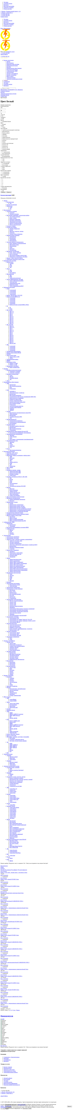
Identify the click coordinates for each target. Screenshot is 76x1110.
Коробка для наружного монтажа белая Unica (12, 893)
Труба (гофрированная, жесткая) (15, 279)
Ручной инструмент (12, 227)
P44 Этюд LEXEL (14, 843)
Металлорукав (10, 274)
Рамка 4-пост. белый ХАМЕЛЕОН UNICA (11, 996)
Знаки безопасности (12, 454)
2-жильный (12, 299)
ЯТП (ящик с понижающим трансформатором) (21, 439)
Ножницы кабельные (15, 219)
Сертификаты (7, 1059)
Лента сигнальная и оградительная (15, 496)
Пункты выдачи (8, 8)
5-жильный (12, 303)
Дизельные (12, 526)
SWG (11, 638)
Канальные (12, 662)
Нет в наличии (4, 875)
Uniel (11, 207)
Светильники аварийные (13, 536)
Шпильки (12, 488)
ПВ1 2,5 (12, 312)
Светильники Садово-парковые (15, 588)
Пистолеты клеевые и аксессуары (18, 255)
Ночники (9, 582)
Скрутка (12, 484)
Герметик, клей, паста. (12, 452)
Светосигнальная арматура (16, 406)
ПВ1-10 (11, 316)
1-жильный (12, 298)
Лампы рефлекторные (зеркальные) (18, 570)
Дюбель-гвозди (13, 491)
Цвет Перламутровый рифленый (18, 824)
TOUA (8, 468)
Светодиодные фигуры (15, 554)
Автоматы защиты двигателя (17, 426)
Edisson (11, 674)
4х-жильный (13, 292)
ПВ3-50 (11, 340)
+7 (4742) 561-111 (5, 56)
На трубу (12, 595)
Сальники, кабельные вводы (17, 739)
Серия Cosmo (13, 791)
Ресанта (11, 532)
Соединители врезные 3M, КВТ (18, 486)
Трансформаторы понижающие (14, 434)
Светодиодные (13, 586)
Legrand (11, 263)
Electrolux (12, 670)
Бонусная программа (9, 6)
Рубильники (13, 388)
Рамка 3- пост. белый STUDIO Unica (10, 989)
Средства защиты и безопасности (15, 242)
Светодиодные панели (15, 612)
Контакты (6, 4)
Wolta (11, 576)
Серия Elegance (13, 851)
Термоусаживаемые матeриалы (17, 499)
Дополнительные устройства (17, 392)
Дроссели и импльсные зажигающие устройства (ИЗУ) (23, 544)
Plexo (11, 844)
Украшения (12, 556)
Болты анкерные (14, 490)
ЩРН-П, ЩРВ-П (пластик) (16, 714)
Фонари (9, 687)
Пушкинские (13, 598)
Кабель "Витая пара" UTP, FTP (14, 295)
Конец (18, 1010)
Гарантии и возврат (9, 7)
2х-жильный (13, 290)
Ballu (11, 668)
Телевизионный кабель (12, 359)
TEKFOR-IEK (13, 732)
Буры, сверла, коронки (15, 252)
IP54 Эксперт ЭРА (14, 842)
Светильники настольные (13, 583)
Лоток (8, 268)
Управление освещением (13, 636)
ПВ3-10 (11, 335)
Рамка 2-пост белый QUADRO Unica (10, 928)
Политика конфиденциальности (12, 1084)
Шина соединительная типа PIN (18, 520)
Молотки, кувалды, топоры (16, 231)
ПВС (8, 344)
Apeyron (12, 575)
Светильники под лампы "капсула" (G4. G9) (21, 619)
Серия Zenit (12, 792)
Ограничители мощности (16, 420)
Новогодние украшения (13, 550)
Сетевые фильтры (14, 783)
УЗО (11, 418)
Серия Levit (12, 790)
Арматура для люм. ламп (16, 540)
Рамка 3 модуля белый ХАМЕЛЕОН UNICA (12, 901)
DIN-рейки (12, 738)
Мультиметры (13, 240)
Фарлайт (12, 580)
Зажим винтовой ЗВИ (15, 471)
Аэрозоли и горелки (12, 211)
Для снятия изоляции (15, 216)
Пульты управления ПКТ (16, 400)
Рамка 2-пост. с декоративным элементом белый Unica (14, 969)
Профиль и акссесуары (15, 627)
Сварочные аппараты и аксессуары (15, 259)
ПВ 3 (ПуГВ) (10, 324)
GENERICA (13, 391)
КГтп (11, 308)
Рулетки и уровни (11, 226)
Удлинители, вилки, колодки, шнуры (16, 776)
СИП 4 (11, 358)
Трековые (12, 614)
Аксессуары (13, 643)
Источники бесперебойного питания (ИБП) (18, 527)
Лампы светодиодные (15, 571)
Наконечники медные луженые (17, 507)
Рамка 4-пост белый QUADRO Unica (10, 955)
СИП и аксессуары (11, 355)
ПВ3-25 (11, 338)
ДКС (11, 264)
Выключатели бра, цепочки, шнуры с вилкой (21, 779)
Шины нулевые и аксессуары (14, 515)
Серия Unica (13, 815)
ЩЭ (11, 730)
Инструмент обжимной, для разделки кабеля (18, 215)
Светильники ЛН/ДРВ (15, 635)
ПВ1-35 (11, 320)
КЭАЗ (8, 448)
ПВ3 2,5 (12, 331)
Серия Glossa (13, 810)
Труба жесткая (13, 282)
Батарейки (9, 676)
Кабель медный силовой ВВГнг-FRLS (19, 304)
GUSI (11, 375)
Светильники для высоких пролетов (19, 611)
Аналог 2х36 (13, 603)
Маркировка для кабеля (12, 366)
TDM (8, 711)
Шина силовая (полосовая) (16, 519)
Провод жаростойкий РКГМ (14, 352)
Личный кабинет (8, 1078)
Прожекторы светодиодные (14, 572)
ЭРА (11, 464)
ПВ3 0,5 (12, 326)
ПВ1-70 (11, 323)
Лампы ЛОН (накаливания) (17, 567)
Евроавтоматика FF (11, 419)
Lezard (8, 803)
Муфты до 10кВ (14, 363)
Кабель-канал (10, 262)
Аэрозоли (12, 212)
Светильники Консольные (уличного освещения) (22, 608)
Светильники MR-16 (15, 622)
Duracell (12, 679)
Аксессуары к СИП (14, 356)
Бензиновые (13, 524)
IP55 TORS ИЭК (14, 847)
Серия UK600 (13, 700)
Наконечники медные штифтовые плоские (20, 508)
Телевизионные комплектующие (15, 512)
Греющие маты (13, 648)
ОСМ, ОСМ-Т (13, 436)
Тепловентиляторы (14, 655)
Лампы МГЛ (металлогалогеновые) (18, 568)
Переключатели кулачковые (17, 398)
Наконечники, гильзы (12, 502)
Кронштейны (13, 546)
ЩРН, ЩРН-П (13, 747)
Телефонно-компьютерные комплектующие (18, 514)
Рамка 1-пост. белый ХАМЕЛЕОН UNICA (11, 948)
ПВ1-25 (11, 319)
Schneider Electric (14, 378)
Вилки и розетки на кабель (16, 778)
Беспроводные (10, 202)
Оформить (20, 89)
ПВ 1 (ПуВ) (9, 310)
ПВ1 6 (11, 315)
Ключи (11, 230)
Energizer (12, 680)
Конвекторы (13, 652)
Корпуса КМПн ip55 (15, 720)
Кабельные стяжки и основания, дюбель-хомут (18, 455)
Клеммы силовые (14, 474)
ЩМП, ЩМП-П (14, 744)
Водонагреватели (11, 666)
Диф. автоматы (13, 414)
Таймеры (12, 408)
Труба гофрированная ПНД (16, 286)
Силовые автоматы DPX (16, 416)
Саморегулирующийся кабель (17, 646)
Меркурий (12, 758)
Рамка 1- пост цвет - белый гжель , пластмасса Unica (14, 872)
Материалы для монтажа (13, 251)
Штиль (11, 530)
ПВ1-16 (11, 318)
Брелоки (12, 691)
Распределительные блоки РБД (17, 402)
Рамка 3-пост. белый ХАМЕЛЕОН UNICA (11, 976)
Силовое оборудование (15, 407)
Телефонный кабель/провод (14, 351)
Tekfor (11, 459)
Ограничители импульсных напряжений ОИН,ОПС (23, 396)
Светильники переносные (13, 587)
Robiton (11, 774)
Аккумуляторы (13, 682)
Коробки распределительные (14, 370)
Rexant (11, 479)
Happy (11, 858)
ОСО (11, 438)
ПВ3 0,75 (12, 327)
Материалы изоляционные (13, 498)
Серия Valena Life (14, 799)
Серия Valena (13, 796)
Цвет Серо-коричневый (15, 830)
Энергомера (13, 759)
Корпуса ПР (13, 722)
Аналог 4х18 (13, 604)
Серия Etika (12, 795)
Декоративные (13, 692)
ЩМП (11, 712)
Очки (11, 247)
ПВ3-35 (11, 339)
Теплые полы (10, 642)
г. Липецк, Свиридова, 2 (7, 12)
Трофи (11, 684)
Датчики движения (14, 542)
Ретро (11, 826)
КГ (7, 306)
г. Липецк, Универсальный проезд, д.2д (11, 11)
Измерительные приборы (13, 235)
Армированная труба (15, 283)
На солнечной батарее (15, 594)
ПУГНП (9, 354)
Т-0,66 (11, 444)
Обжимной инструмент (15, 222)
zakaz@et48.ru (4, 54)
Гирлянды (12, 551)
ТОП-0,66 (12, 446)
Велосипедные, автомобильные (18, 688)
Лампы (8, 558)
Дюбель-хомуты (14, 462)
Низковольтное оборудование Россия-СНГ (17, 431)
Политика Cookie (27, 1108)
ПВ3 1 (11, 328)
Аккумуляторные (14, 690)
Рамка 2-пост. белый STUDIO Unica (10, 935)
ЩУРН (11, 750)
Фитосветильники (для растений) (18, 615)
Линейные (12, 607)
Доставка (6, 2)
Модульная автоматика (15, 386)
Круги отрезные (14, 254)
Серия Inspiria (13, 802)
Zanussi (11, 671)
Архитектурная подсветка (16, 606)
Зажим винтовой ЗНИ (15, 472)
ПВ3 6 (11, 334)
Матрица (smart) (14, 756)
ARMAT (12, 410)
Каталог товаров (8, 1067)
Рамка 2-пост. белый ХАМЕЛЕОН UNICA (11, 942)
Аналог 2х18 (13, 602)
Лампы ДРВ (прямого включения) (18, 563)
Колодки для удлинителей (16, 780)
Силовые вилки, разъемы (13, 767)
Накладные (12, 706)
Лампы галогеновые (15, 560)
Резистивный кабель (15, 650)
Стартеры (12, 548)
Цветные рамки (13, 835)
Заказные (12, 435)
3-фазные (9, 760)
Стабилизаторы (10, 528)
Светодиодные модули (15, 624)
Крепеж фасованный (15, 492)
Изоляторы (12, 516)
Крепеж (8, 487)
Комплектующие (14, 284)
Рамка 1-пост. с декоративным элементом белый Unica (14, 914)
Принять (69, 1106)
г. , (7, 1092)
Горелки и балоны (14, 214)
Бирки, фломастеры (14, 367)
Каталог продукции (6, 195)
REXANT (12, 458)
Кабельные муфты (11, 362)
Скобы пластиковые (15, 495)
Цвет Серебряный (14, 827)
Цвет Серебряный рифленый (17, 828)
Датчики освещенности (15, 543)
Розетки (3, 868)
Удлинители (13, 784)
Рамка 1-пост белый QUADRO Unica (10, 886)
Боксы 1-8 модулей (11, 735)
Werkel (8, 819)
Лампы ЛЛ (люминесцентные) (17, 566)
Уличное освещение (12, 631)
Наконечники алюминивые (16, 504)
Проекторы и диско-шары (16, 552)
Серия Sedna (13, 814)
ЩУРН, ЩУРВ (13, 718)
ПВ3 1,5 (12, 330)
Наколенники (13, 246)
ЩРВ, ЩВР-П (13, 746)
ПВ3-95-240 (13, 343)
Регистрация (7, 1079)
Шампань (12, 838)
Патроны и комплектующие (17, 547)
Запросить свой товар (9, 1069)
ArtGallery (12, 818)
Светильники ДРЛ (14, 634)
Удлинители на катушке (16, 786)
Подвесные (12, 596)
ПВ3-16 (11, 336)
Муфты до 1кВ (13, 364)
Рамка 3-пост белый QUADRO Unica (10, 983)
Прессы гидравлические (16, 223)
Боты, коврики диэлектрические (18, 243)
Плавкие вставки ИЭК (15, 399)
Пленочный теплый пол (16, 644)
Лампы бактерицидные (15, 559)
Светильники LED (14, 618)
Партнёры (6, 1058)
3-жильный (12, 300)
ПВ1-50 (11, 322)
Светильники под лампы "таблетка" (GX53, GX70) (22, 620)
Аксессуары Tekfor (14, 703)
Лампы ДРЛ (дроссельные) (16, 564)
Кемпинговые (13, 592)
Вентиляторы (10, 660)
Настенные (12, 590)
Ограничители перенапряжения (18, 422)
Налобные (12, 694)
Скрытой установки (15, 372)
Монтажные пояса (14, 244)
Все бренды (4, 1045)
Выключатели (4, 865)
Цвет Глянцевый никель (16, 823)
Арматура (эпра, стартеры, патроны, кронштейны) (19, 539)
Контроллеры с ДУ (14, 630)
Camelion (12, 678)
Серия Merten (13, 811)
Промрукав (12, 466)
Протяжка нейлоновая (15, 220)
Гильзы (11, 503)
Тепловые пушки (14, 658)
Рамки (2, 867)
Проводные (9, 206)
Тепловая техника (11, 651)
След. (14, 1010)
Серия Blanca (13, 808)
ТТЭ (11, 447)
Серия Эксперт (13, 850)
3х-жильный (13, 291)
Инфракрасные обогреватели (17, 659)
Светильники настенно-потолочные (19, 610)
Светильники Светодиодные (14, 599)
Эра (10, 203)
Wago (11, 480)
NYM (8, 288)
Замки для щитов (14, 731)
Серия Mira (12, 804)
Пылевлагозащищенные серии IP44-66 (16, 839)
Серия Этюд (13, 816)
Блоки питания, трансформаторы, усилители (21, 628)
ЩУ (11, 716)
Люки (8, 380)
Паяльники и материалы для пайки (18, 256)
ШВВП (8, 360)
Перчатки (12, 248)
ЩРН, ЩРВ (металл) (15, 715)
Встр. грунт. (13, 591)
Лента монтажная (14, 494)
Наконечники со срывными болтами (19, 511)
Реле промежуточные (15, 403)
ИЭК (11, 266)
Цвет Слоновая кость (15, 831)
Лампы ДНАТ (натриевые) (16, 562)
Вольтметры (13, 238)
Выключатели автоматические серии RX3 (20, 412)
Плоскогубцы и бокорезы (16, 234)
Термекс (12, 672)
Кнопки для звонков (12, 204)
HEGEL (12, 376)
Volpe (11, 574)
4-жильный (12, 302)
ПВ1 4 (11, 314)
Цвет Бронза (13, 822)
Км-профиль (13, 272)
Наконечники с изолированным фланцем (20, 510)
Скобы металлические (15, 278)
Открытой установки (15, 371)
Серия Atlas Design (14, 807)
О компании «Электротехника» (12, 1057)
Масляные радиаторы (15, 654)
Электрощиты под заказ (10, 1071)
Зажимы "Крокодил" (15, 228)
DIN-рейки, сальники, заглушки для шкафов (18, 736)
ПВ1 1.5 (12, 311)
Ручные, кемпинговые (15, 695)
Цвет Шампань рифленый (16, 834)
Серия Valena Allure (14, 798)
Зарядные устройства (12, 686)
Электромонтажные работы (11, 1072)
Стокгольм (12, 855)
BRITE (11, 860)
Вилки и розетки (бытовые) (17, 770)
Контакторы (13, 384)
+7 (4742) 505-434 (5, 15)
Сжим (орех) (13, 475)
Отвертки (12, 232)
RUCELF (12, 534)
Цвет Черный (13, 832)
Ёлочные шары (13, 555)
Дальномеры (13, 239)
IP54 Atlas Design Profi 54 (16, 846)
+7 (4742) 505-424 (5, 14)
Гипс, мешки (10, 467)
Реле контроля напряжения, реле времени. (20, 432)
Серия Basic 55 (13, 788)
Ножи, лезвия (13, 218)
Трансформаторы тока (12, 440)
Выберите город (10, 51)
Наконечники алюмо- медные (17, 506)
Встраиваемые (13, 704)
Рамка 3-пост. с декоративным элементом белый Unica (14, 1003)
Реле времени (13, 423)
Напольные (12, 663)
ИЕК (11, 276)
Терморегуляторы (14, 647)
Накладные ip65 (14, 707)
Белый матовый (14, 836)
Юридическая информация (10, 1083)
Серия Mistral (13, 699)
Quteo (11, 800)
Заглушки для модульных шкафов (18, 740)
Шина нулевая (13, 518)
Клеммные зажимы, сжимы (13, 470)
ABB (8, 383)
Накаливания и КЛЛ (15, 584)
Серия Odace (13, 812)
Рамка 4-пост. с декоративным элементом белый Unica (14, 908)
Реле (11, 387)
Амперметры (13, 236)
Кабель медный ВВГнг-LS (13, 296)
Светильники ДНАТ (15, 632)
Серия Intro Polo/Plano (15, 852)
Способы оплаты (8, 3)
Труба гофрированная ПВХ (16, 280)
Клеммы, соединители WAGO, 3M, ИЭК (17, 476)
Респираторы (13, 250)
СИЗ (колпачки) (14, 483)
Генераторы (9, 523)
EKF (8, 752)
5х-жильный (13, 294)
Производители (7, 1016)
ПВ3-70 (11, 342)
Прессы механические (15, 224)
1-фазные (9, 755)
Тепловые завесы (14, 656)
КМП (11, 743)
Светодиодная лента (12, 623)
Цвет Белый (13, 820)
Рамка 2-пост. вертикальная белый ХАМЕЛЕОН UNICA (15, 962)
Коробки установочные (12, 374)
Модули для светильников (16, 600)
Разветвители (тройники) (16, 782)
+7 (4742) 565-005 (5, 53)
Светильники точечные (12, 616)
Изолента (12, 500)
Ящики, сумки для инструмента (15, 258)
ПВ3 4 (11, 332)
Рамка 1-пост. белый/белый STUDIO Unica (11, 921)
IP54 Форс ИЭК (14, 840)
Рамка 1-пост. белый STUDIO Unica (10, 879)
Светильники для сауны (13, 538)
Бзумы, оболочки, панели (13, 734)
